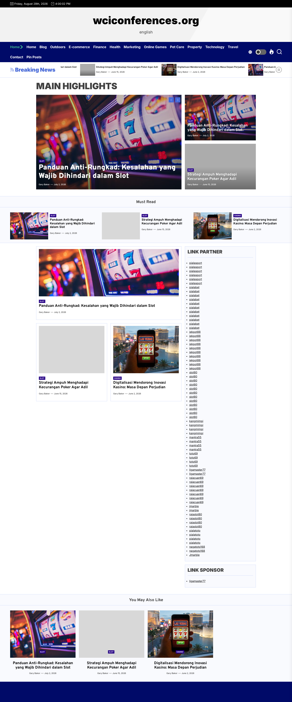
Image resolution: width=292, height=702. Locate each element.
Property (195, 47)
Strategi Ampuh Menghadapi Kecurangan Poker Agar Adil (102, 67)
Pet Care (177, 47)
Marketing (132, 47)
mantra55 (195, 437)
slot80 (193, 372)
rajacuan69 (196, 477)
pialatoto (194, 530)
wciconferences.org (146, 20)
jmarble (194, 506)
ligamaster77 (197, 469)
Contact (16, 57)
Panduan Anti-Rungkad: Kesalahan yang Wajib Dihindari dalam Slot (217, 127)
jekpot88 (195, 332)
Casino (237, 216)
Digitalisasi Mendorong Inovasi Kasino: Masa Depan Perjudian (186, 67)
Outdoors (57, 47)
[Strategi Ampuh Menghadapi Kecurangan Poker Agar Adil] (63, 70)
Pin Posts (34, 57)
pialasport (195, 263)
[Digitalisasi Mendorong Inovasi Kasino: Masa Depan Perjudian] (145, 70)
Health (115, 47)
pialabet (194, 287)
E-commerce (79, 47)
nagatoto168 (197, 546)
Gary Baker (76, 72)
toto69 (193, 453)
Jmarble (194, 555)
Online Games (155, 47)
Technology (214, 47)
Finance (99, 47)
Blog (43, 47)
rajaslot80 (195, 514)
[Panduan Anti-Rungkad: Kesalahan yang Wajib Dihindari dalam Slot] (232, 70)
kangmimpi (196, 421)
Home (15, 47)
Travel (233, 47)
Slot (42, 161)
